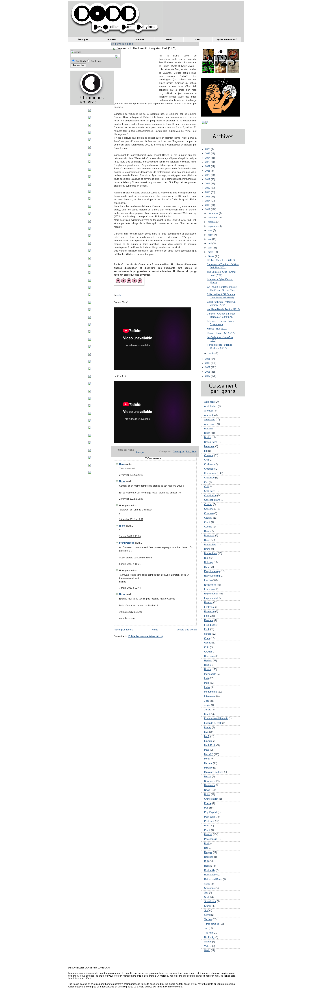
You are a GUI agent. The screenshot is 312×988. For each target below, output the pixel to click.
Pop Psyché (210, 812)
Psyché (208, 834)
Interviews (209, 696)
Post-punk (209, 817)
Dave (122, 464)
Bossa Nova (210, 442)
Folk (206, 616)
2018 (208, 183)
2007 (208, 376)
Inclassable (210, 674)
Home (155, 629)
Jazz (206, 701)
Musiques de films (213, 772)
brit (205, 451)
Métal (207, 758)
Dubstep (208, 562)
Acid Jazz (209, 402)
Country (208, 518)
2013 (208, 205)
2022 (208, 166)
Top (206, 928)
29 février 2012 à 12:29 (131, 519)
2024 (208, 158)
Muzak (207, 776)
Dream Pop (210, 544)
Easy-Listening (212, 576)
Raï (206, 848)
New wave (209, 781)
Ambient (208, 415)
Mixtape (208, 768)
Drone (207, 549)
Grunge (208, 652)
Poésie (207, 803)
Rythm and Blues (213, 879)
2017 (208, 188)
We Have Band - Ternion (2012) (223, 309)
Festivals (209, 607)
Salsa (207, 884)
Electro (208, 580)
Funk (206, 629)
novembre (213, 217)
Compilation (210, 495)
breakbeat (209, 446)
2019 (208, 179)
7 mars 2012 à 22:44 (130, 588)
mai (210, 243)
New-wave (209, 785)
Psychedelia (210, 839)
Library (207, 727)
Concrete (209, 513)
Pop (188, 451)
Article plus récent (123, 629)
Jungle (207, 709)
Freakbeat (209, 625)
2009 (208, 367)
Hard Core (209, 656)
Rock (207, 866)
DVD (206, 567)
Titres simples (211, 924)
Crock (207, 522)
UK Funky (209, 937)
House (207, 669)
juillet (211, 235)
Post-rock (209, 821)
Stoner (207, 906)
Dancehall (209, 535)
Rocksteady (210, 874)
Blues (207, 433)
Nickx (122, 481)
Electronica (210, 585)
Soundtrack (210, 901)
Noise (207, 794)
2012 (208, 209)
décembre (213, 213)
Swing (207, 915)
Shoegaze (209, 888)
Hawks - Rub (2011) (217, 329)
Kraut (207, 714)
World (207, 950)
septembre (214, 226)
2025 (208, 153)
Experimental (211, 593)
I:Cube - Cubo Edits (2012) (221, 260)
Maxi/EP (208, 754)
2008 (208, 372)
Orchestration (211, 799)
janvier (211, 353)
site (119, 295)
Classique (209, 477)
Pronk (207, 830)
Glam (207, 638)
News (207, 790)
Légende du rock (213, 723)
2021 (208, 171)
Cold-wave (209, 491)
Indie (206, 683)
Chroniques (179, 451)
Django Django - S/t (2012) (221, 333)
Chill (206, 460)
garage (207, 634)
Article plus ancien (187, 629)
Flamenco (209, 611)
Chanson (208, 455)
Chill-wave (209, 464)
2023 (208, 162)
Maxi (206, 750)
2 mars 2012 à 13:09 (130, 536)
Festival (208, 602)
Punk (207, 843)
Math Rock (210, 745)
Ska (206, 892)
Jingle (207, 705)
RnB (206, 861)
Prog (194, 451)
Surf (206, 910)
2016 (208, 192)
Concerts (209, 509)
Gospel (208, 642)
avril (210, 247)
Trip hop (208, 933)
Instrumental (210, 692)
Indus (207, 687)
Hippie (207, 665)
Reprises (208, 857)
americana (209, 419)
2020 (208, 175)
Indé (206, 678)
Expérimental (211, 598)
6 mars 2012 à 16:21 (130, 564)
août (210, 230)
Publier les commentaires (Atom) (145, 636)
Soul (206, 897)
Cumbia (208, 526)
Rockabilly (209, 870)
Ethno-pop (209, 589)
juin (210, 239)
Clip (206, 482)
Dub (206, 558)
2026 (208, 149)
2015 (208, 196)
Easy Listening (212, 571)
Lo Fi (206, 736)
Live (206, 732)
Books (207, 437)
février (211, 256)
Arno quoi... (210, 424)
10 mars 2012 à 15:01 (130, 612)
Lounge (208, 741)
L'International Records (216, 718)
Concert (208, 504)
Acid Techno (210, 406)
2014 (208, 201)
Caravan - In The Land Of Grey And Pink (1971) (146, 48)
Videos (207, 946)
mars (211, 252)
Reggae (208, 852)
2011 (208, 359)
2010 (208, 363)
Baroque (208, 428)
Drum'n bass (210, 553)
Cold (206, 486)
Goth (206, 647)
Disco (207, 540)
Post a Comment (126, 618)
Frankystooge (126, 543)
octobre (212, 222)
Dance (207, 531)
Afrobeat (208, 410)
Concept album (212, 500)
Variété (207, 941)
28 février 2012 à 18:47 (131, 499)
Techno (208, 919)
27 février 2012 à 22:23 (131, 475)
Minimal (208, 763)
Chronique (209, 469)
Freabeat (208, 620)
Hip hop (208, 660)
